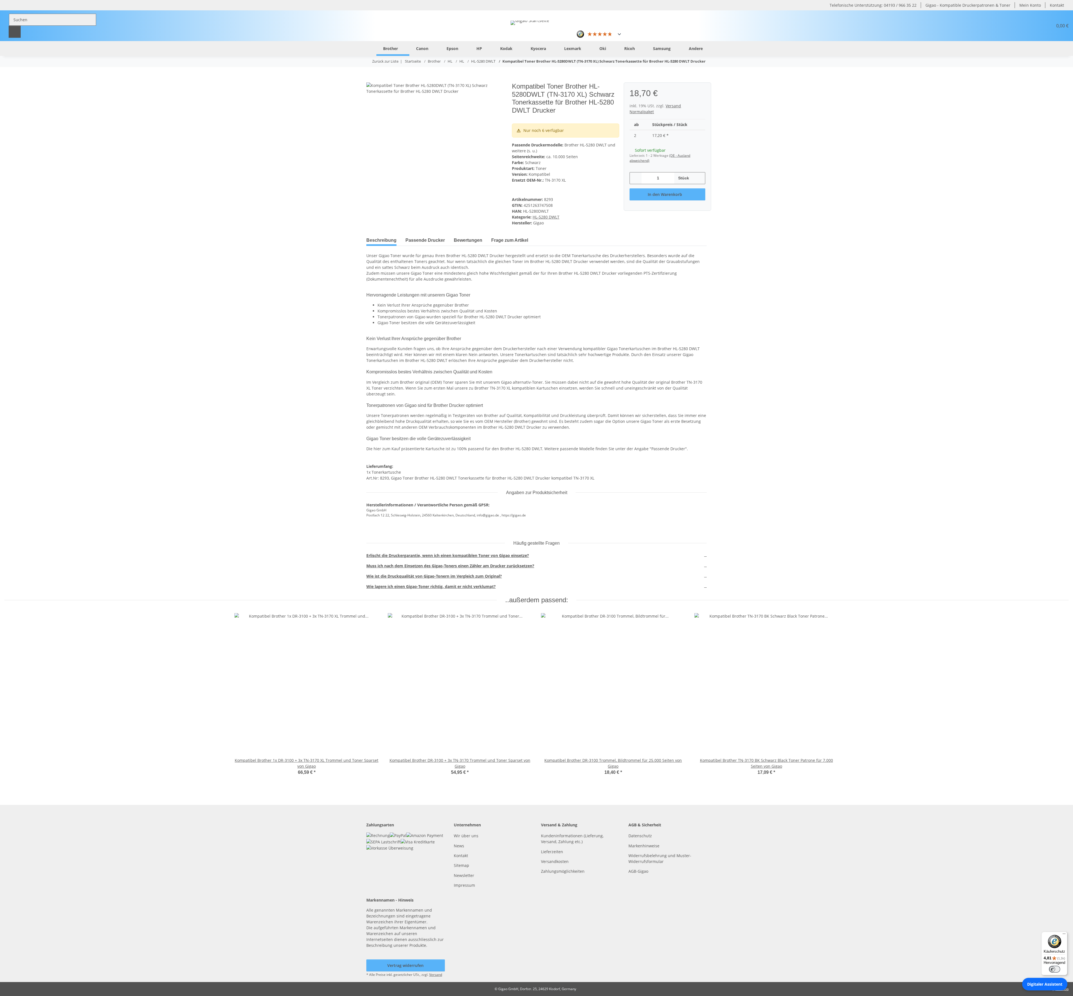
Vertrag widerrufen (405, 965)
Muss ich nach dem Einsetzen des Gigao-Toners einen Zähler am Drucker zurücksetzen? (450, 565)
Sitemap (461, 865)
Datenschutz (640, 835)
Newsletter (464, 875)
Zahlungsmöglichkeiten (563, 871)
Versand (435, 974)
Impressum (464, 885)
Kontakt (1057, 5)
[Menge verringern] (636, 178)
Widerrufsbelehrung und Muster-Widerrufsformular (659, 858)
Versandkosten (555, 861)
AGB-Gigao (638, 871)
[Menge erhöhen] (699, 178)
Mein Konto (1030, 5)
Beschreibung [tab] (381, 240)
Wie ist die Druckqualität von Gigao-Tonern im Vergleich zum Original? (434, 576)
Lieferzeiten (552, 851)
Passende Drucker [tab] (425, 240)
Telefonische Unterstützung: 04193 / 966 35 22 (873, 5)
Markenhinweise (643, 845)
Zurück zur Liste (385, 61)
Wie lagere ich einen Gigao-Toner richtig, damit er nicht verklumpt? (431, 586)
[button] (1035, 25)
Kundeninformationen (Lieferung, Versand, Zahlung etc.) (572, 838)
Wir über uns (466, 835)
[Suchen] (15, 32)
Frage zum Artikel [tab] (509, 240)
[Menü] (1064, 935)
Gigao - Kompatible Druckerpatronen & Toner (967, 5)
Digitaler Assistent (1044, 984)
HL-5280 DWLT (546, 217)
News (459, 845)
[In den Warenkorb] (370, 79)
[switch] (1054, 969)
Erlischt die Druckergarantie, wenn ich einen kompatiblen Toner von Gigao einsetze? (447, 555)
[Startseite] (367, 48)
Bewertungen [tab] (468, 240)
